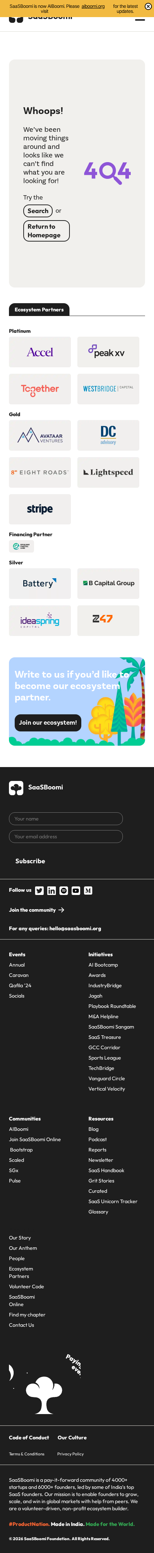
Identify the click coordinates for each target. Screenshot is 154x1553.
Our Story (20, 1237)
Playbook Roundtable (112, 1006)
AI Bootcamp (103, 965)
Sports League (104, 1058)
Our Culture (72, 1437)
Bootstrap (21, 1149)
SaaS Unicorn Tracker (113, 1201)
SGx (13, 1170)
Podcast (97, 1139)
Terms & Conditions (26, 1453)
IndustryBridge (105, 985)
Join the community (32, 910)
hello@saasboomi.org (75, 928)
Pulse (15, 1180)
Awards (97, 975)
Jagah (95, 996)
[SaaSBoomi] (36, 786)
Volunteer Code (26, 1286)
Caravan (19, 975)
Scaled (16, 1160)
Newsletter (100, 1160)
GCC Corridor (104, 1047)
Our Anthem (23, 1248)
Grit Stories (101, 1180)
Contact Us (21, 1325)
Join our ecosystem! (48, 723)
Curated (97, 1191)
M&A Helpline (103, 1016)
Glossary (98, 1211)
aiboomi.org (93, 6)
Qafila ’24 (20, 985)
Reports (97, 1149)
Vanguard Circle (106, 1078)
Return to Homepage (44, 230)
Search (38, 211)
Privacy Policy (70, 1453)
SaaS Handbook (106, 1170)
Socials (16, 996)
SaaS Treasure (104, 1037)
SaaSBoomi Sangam (111, 1027)
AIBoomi (18, 1129)
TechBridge (101, 1068)
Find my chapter (27, 1314)
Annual (17, 965)
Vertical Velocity (106, 1089)
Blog (93, 1129)
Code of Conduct (29, 1437)
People (17, 1258)
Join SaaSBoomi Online (35, 1139)
